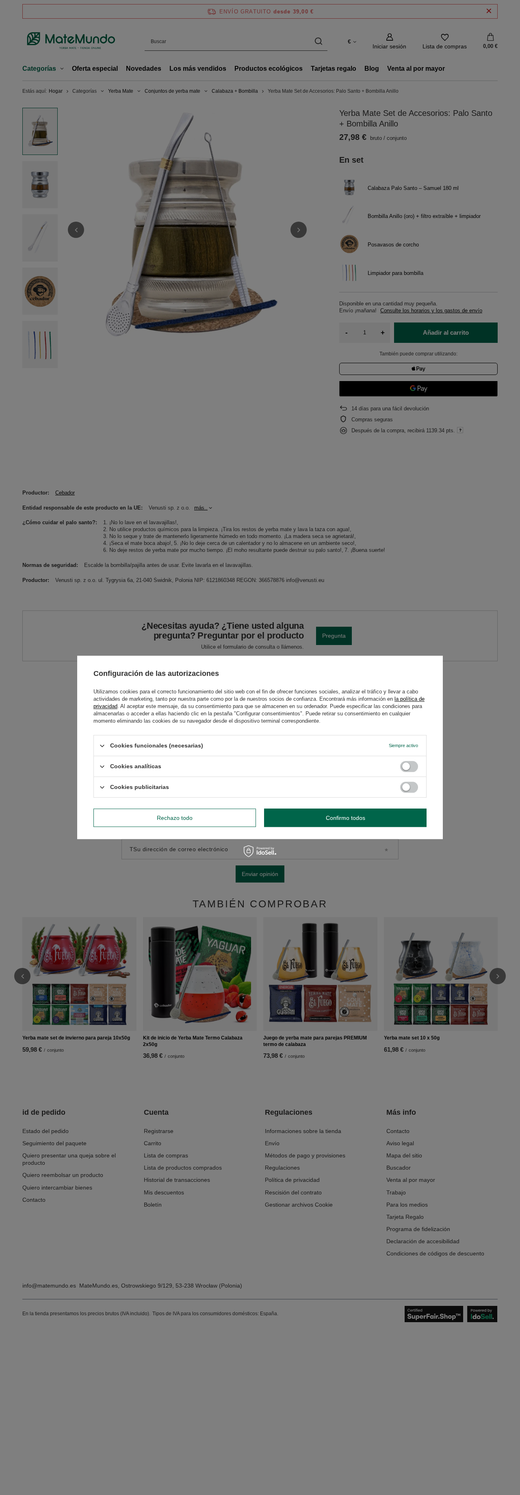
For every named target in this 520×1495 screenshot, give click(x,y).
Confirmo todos (345, 818)
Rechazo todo (175, 818)
